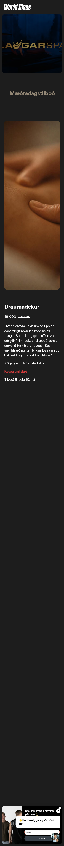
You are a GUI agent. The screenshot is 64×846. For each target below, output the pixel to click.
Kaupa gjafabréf (16, 371)
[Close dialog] (59, 808)
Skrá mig (42, 838)
